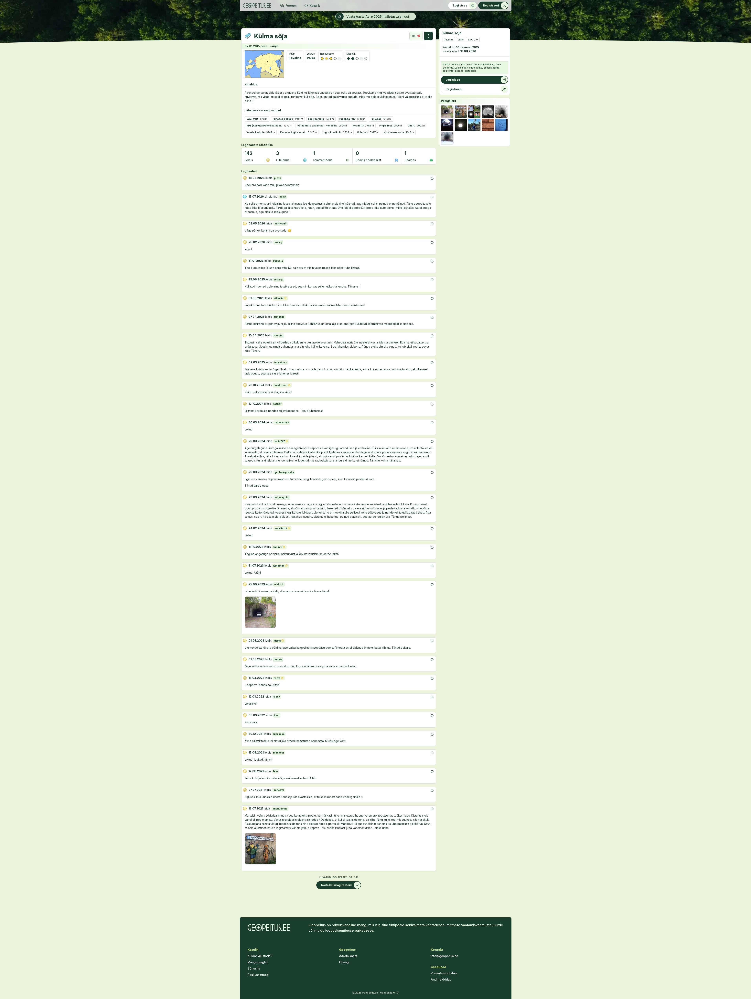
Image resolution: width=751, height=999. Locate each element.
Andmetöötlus (441, 979)
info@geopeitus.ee (444, 956)
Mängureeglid (258, 962)
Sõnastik (254, 968)
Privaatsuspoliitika (444, 973)
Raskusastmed (258, 975)
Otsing (344, 962)
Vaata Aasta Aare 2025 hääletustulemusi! (378, 16)
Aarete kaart (348, 956)
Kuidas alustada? (260, 956)
